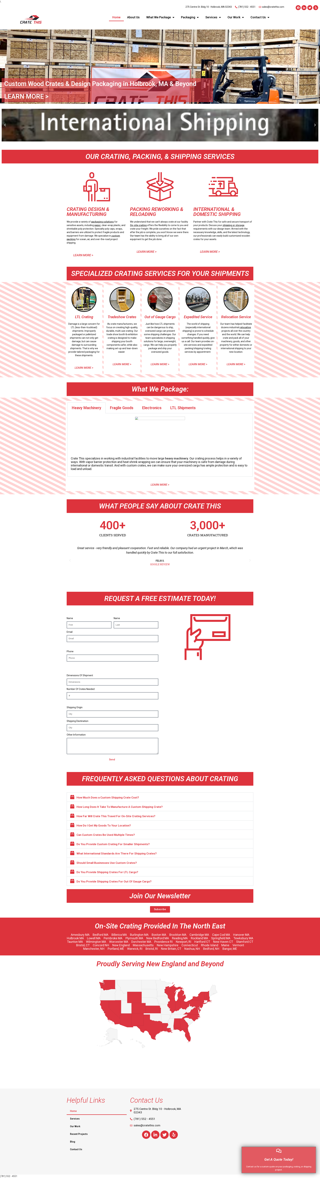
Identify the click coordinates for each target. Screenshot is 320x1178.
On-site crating (138, 225)
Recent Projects (79, 1134)
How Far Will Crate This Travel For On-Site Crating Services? (115, 816)
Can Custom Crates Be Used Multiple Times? (105, 834)
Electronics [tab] (152, 408)
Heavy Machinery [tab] (86, 408)
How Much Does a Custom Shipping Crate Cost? (107, 797)
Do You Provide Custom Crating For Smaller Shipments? (113, 844)
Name (70, 618)
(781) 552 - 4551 (8, 1176)
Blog (72, 1141)
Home (116, 17)
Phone (70, 651)
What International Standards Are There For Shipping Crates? (116, 853)
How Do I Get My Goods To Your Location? (103, 825)
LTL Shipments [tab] (183, 408)
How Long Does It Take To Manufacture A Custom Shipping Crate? (119, 806)
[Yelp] (315, 7)
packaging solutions (102, 221)
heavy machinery (176, 458)
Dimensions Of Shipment (80, 675)
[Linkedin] (304, 7)
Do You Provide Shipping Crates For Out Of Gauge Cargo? (114, 881)
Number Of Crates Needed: (81, 689)
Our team (135, 235)
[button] (5, 125)
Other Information (76, 734)
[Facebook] (298, 7)
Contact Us (258, 17)
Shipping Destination (77, 721)
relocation (245, 327)
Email (69, 632)
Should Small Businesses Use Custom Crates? (106, 862)
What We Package (158, 17)
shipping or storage (233, 225)
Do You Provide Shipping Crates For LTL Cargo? (107, 872)
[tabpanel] (160, 445)
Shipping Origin (74, 707)
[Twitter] (309, 7)
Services (211, 17)
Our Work (234, 17)
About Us (133, 17)
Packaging (188, 17)
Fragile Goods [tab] (121, 408)
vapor (97, 225)
